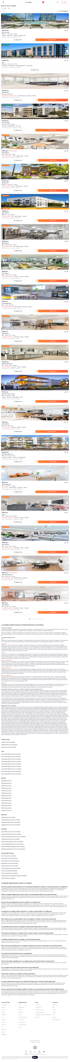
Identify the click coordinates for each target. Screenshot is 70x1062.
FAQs (53, 1007)
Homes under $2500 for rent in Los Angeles (11, 771)
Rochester (4, 1029)
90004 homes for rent (6, 780)
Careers (54, 1012)
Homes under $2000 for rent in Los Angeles (11, 768)
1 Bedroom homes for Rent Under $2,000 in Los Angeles (14, 875)
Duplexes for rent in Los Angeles (8, 747)
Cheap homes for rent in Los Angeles (9, 865)
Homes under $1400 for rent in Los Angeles (11, 763)
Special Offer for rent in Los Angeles (9, 863)
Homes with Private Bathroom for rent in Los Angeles (13, 836)
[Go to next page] (43, 619)
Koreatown (3, 643)
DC (2, 1027)
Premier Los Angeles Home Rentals (9, 870)
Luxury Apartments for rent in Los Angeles (10, 868)
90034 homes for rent (6, 808)
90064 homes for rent (6, 810)
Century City (21, 1019)
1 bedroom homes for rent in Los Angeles (10, 819)
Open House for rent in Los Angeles (9, 858)
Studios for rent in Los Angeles (8, 817)
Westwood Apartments (6, 660)
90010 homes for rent (6, 790)
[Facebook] (26, 1052)
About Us (54, 1004)
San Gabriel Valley (23, 1017)
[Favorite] (67, 30)
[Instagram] (39, 1052)
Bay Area (4, 1024)
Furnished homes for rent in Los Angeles (10, 839)
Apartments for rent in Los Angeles (9, 744)
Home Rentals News (40, 1012)
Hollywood (3, 683)
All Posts (37, 1017)
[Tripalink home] (3, 2)
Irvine (3, 1017)
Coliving (37, 1004)
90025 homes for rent (6, 800)
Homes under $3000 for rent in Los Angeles (11, 773)
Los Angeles (4, 1004)
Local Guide (38, 1007)
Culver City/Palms (23, 1024)
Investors (54, 1017)
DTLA (20, 1014)
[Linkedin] (35, 1052)
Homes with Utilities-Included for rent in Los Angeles (13, 846)
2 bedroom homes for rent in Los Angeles (10, 822)
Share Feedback (56, 1019)
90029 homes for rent (6, 805)
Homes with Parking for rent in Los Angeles (11, 834)
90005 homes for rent (6, 783)
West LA (3, 652)
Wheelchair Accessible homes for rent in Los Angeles (13, 849)
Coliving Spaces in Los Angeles (8, 878)
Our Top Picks (64, 11)
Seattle (3, 1007)
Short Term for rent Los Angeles (8, 855)
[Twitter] (30, 1052)
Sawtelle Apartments (6, 667)
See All (20, 1027)
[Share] (65, 30)
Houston (3, 1009)
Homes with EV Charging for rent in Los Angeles (12, 841)
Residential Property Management (43, 1014)
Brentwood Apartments (6, 675)
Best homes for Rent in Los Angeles (9, 873)
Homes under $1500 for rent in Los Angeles (11, 766)
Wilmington (4, 1034)
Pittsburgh (4, 1014)
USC (2, 639)
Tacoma (3, 1019)
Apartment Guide (39, 1009)
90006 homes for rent (6, 785)
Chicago (3, 1022)
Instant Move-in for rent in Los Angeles (10, 860)
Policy (53, 1014)
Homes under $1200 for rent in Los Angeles (11, 761)
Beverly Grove (22, 1022)
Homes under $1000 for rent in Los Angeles (11, 759)
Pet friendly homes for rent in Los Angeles (10, 831)
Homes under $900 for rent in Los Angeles (11, 756)
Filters (5, 8)
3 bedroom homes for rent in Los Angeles (10, 824)
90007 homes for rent (6, 788)
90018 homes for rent (6, 795)
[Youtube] (44, 1052)
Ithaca (3, 1032)
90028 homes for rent (6, 803)
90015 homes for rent (6, 793)
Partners (54, 1009)
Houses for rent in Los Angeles (8, 742)
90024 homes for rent (6, 798)
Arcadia (3, 1012)
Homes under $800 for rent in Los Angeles (11, 754)
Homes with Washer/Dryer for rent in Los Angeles (12, 844)
